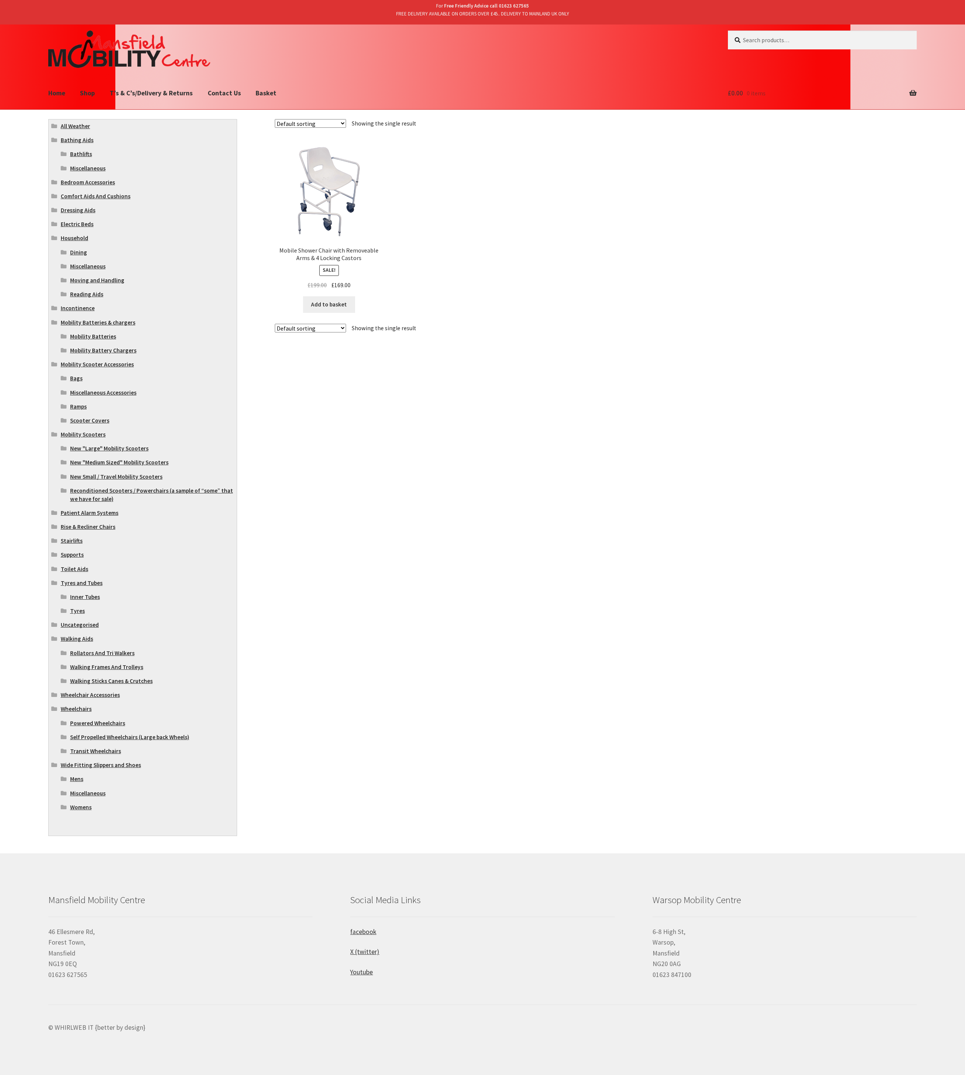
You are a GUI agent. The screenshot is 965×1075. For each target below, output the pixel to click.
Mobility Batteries (93, 336)
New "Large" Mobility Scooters (109, 448)
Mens (76, 779)
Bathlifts (81, 154)
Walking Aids (77, 638)
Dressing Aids (78, 210)
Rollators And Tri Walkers (102, 653)
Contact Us (224, 93)
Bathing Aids (77, 140)
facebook (363, 932)
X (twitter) (364, 952)
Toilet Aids (74, 569)
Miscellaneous (88, 168)
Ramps (78, 406)
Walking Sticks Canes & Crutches (111, 681)
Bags (76, 378)
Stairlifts (72, 540)
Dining (78, 252)
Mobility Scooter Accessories (97, 364)
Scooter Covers (89, 420)
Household (74, 238)
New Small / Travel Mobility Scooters (116, 476)
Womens (81, 807)
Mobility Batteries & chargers (98, 322)
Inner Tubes (85, 596)
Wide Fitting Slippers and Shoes (101, 765)
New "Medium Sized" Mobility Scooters (119, 462)
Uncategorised (80, 624)
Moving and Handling (97, 280)
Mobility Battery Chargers (103, 350)
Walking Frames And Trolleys (106, 667)
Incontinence (78, 308)
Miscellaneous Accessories (103, 392)
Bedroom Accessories (88, 182)
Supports (72, 554)
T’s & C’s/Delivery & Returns (151, 93)
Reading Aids (86, 294)
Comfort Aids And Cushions (95, 196)
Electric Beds (77, 224)
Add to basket (329, 304)
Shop (87, 93)
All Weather (75, 126)
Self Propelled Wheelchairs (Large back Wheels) (129, 737)
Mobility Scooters (83, 434)
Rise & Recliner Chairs (88, 526)
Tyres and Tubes (82, 583)
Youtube (361, 972)
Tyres (77, 610)
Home (56, 93)
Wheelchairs (76, 708)
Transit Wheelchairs (95, 751)
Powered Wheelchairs (97, 723)
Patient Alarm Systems (89, 512)
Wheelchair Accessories (90, 694)
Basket (266, 93)
